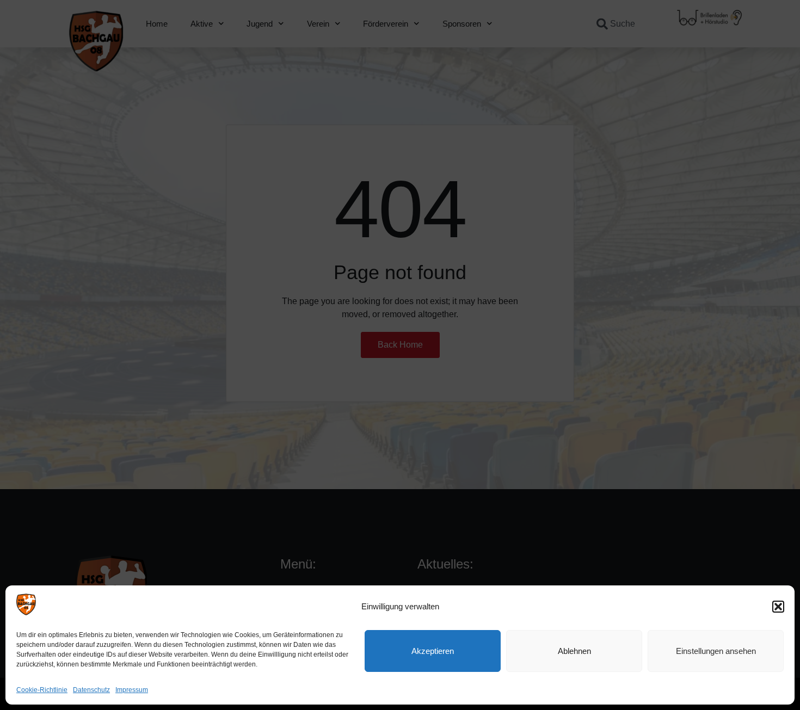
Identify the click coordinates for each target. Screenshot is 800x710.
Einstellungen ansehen (716, 651)
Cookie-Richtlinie (41, 690)
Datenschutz (91, 690)
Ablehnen (574, 651)
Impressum (131, 690)
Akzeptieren (432, 651)
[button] (778, 606)
